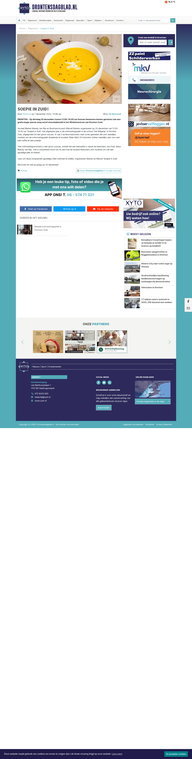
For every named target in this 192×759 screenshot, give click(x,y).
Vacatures (109, 20)
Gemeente (58, 20)
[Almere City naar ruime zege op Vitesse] (132, 267)
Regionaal (69, 20)
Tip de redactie (105, 209)
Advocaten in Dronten (152, 287)
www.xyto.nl (41, 400)
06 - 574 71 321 (80, 195)
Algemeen (32, 20)
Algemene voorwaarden (133, 424)
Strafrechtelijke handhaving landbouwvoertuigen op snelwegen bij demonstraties (155, 278)
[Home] (19, 20)
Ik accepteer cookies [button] (176, 754)
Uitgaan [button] (97, 20)
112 (24, 20)
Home (22, 28)
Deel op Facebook (38, 209)
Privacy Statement (164, 424)
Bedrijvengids (45, 20)
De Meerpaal (115, 114)
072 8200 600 (41, 393)
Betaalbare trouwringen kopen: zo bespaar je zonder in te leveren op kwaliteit (156, 243)
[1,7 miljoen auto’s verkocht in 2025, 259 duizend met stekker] (132, 303)
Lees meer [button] (117, 754)
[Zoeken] (172, 20)
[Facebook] (98, 382)
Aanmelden (104, 407)
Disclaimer (149, 424)
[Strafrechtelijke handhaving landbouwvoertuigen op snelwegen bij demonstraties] (132, 279)
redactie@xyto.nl (42, 397)
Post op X (71, 209)
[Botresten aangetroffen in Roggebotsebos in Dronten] (132, 255)
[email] (188, 308)
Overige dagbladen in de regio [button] (150, 401)
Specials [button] (80, 20)
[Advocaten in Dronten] (132, 291)
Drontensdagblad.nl (54, 7)
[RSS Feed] (109, 382)
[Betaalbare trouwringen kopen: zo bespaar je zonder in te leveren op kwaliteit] (132, 243)
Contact (119, 20)
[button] (19, 342)
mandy (24, 170)
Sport (89, 20)
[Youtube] (104, 382)
